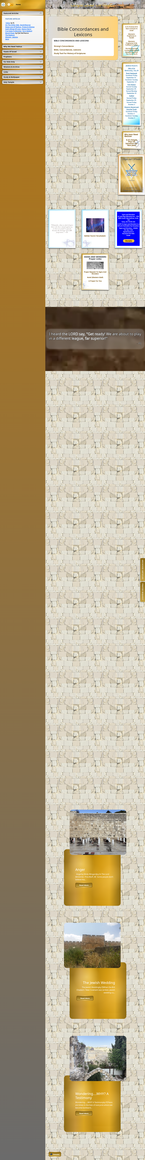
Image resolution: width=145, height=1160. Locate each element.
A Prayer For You (95, 281)
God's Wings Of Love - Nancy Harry (18, 29)
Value (8, 23)
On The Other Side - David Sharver (18, 25)
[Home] (3, 4)
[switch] (10, 4)
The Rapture (10, 35)
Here (7, 39)
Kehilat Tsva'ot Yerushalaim (95, 236)
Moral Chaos (10, 33)
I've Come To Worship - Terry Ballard (18, 31)
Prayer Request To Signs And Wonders (95, 273)
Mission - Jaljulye (11, 37)
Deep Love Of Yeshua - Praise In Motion (20, 27)
